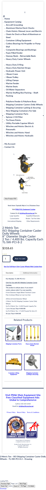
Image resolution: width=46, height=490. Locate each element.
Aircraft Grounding (14, 25)
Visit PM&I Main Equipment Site (23, 395)
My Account (9, 144)
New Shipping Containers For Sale (21, 111)
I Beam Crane (12, 74)
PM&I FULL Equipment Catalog (25, 209)
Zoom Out (4, 486)
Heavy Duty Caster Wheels (18, 59)
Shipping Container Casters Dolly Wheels (24, 105)
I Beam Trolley (12, 77)
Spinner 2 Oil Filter (14, 117)
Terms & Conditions (33, 412)
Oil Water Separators (15, 90)
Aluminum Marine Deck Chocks (20, 28)
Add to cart (20, 259)
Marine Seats (12, 87)
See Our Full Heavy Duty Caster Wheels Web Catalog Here (23, 266)
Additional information (30, 273)
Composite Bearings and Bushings (21, 50)
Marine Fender (12, 84)
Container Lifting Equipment (18, 41)
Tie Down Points (13, 120)
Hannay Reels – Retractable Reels (21, 56)
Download (3, 488)
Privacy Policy (11, 412)
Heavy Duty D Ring (14, 65)
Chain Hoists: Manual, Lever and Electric (24, 31)
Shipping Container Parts (17, 114)
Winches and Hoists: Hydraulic (19, 136)
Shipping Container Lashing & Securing (23, 108)
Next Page (23, 483)
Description (9, 273)
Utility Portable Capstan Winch (20, 123)
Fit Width (31, 486)
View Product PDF (10, 199)
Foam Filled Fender (14, 53)
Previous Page (5, 483)
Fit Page (23, 486)
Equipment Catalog (12, 22)
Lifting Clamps (12, 80)
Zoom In (16, 486)
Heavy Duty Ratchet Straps (18, 68)
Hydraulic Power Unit (15, 71)
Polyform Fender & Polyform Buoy (21, 102)
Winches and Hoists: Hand (18, 133)
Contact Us (9, 147)
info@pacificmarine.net (27, 213)
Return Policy (21, 412)
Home (7, 19)
